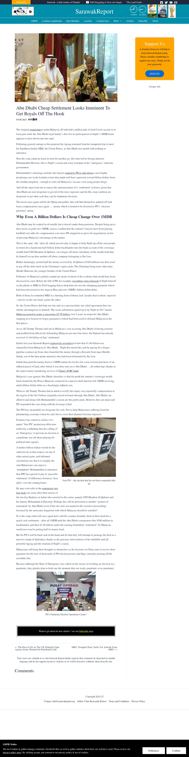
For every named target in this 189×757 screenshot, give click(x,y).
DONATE (21, 2)
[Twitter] (166, 2)
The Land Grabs (134, 2)
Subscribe (143, 20)
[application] (120, 21)
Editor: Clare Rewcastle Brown (91, 701)
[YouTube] (171, 2)
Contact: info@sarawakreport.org (59, 701)
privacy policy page (12, 752)
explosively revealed (61, 343)
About (155, 20)
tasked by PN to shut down (79, 173)
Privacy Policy (138, 701)
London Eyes (103, 20)
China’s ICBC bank (69, 371)
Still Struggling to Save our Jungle (106, 2)
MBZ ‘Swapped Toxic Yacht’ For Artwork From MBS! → (94, 648)
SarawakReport (94, 11)
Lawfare (88, 20)
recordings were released (85, 281)
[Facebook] (161, 2)
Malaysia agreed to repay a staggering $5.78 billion (43, 314)
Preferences (153, 750)
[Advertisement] (154, 137)
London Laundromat (52, 20)
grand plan (35, 129)
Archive (130, 20)
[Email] (175, 2)
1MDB (34, 20)
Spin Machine (72, 20)
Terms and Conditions (119, 701)
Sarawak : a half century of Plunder (63, 2)
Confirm (176, 750)
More (116, 20)
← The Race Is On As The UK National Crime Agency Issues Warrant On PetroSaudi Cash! (37, 648)
